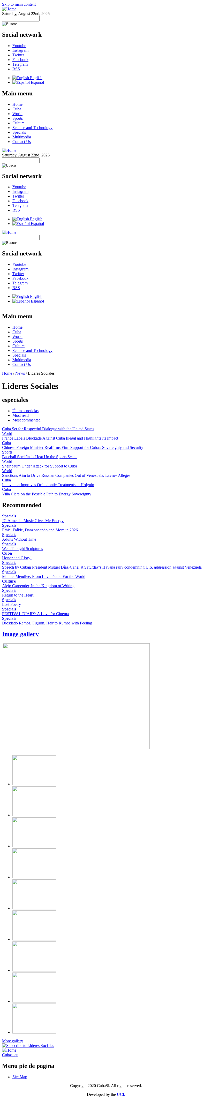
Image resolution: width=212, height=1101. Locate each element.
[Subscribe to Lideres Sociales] (28, 1045)
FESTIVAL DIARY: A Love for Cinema (35, 614)
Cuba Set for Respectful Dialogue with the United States (48, 429)
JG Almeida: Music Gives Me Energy (33, 520)
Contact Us (21, 141)
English (35, 78)
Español (37, 82)
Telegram (20, 64)
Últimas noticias (25, 411)
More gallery (12, 1041)
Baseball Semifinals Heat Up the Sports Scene (39, 457)
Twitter (18, 55)
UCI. (121, 1094)
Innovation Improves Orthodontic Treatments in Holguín (48, 484)
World (17, 113)
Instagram (20, 50)
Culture (18, 123)
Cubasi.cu (10, 1055)
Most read (20, 415)
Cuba (16, 109)
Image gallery (20, 634)
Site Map (19, 1077)
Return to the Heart (17, 595)
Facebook (20, 59)
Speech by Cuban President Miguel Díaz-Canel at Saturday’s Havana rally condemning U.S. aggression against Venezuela (102, 567)
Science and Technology (32, 127)
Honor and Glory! (17, 558)
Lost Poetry (11, 604)
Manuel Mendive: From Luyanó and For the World (43, 576)
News (20, 373)
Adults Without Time (19, 539)
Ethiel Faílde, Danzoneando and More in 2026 (40, 530)
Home (17, 104)
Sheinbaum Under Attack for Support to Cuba (39, 466)
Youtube (19, 45)
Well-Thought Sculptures (22, 548)
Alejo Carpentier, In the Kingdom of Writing (38, 586)
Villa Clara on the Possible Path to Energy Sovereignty (46, 494)
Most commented (26, 420)
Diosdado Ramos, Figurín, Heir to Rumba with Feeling (47, 623)
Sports (17, 118)
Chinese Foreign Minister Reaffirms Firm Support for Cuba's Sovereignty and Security (72, 447)
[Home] (9, 9)
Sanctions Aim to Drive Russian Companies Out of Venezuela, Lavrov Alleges (66, 475)
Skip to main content (19, 4)
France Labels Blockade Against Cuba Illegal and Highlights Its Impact (60, 438)
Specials (19, 132)
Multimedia (21, 137)
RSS (16, 69)
